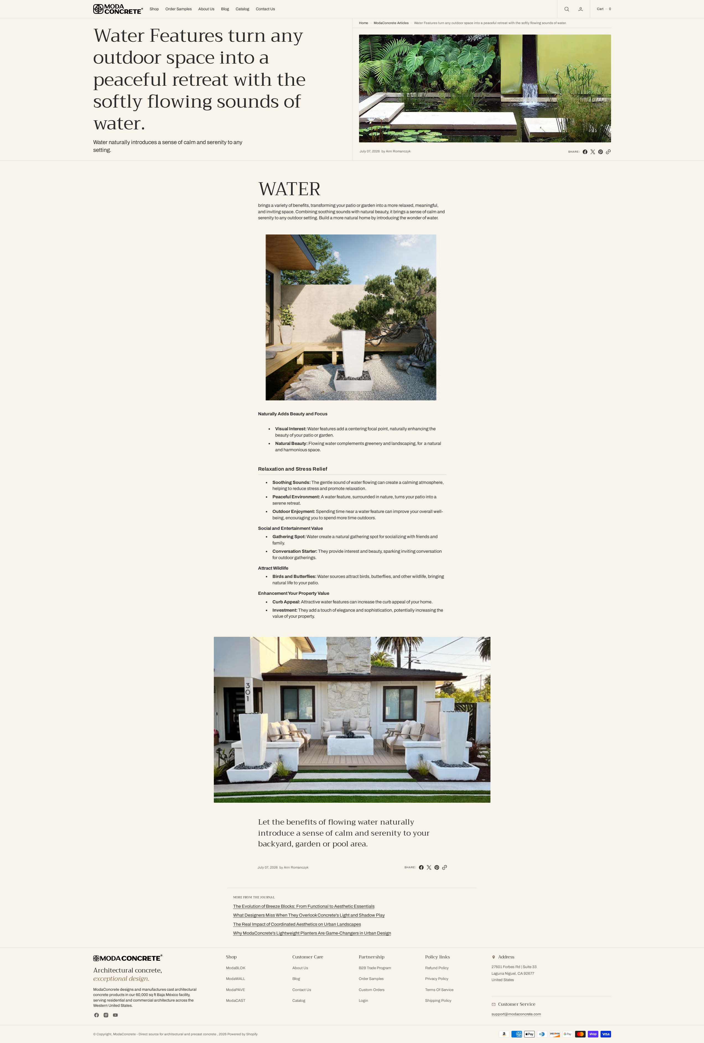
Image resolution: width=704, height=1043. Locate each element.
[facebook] (585, 152)
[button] (604, 9)
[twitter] (593, 152)
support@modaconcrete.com (516, 1014)
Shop (154, 9)
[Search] (566, 9)
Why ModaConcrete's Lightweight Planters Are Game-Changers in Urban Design (312, 933)
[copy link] (608, 152)
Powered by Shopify (242, 1034)
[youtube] (115, 1015)
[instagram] (106, 1015)
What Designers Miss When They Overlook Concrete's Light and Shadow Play (309, 915)
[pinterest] (600, 152)
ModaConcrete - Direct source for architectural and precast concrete (165, 1034)
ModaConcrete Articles (391, 23)
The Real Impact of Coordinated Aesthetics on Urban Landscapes (297, 924)
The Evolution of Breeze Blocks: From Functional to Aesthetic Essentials (304, 906)
